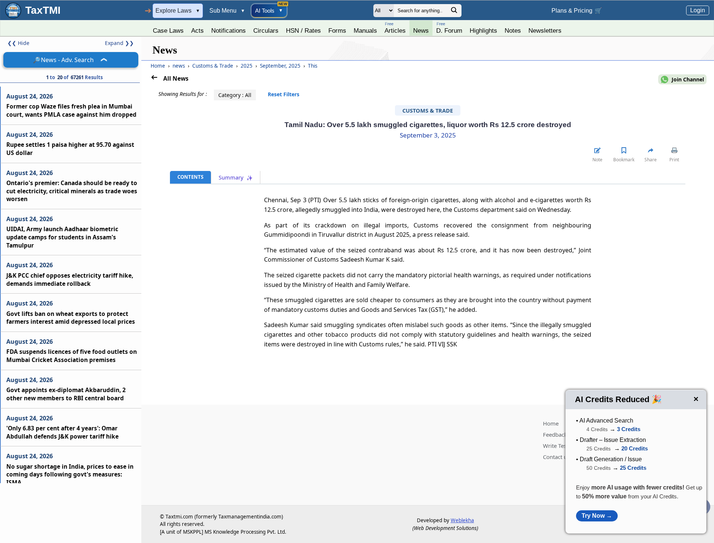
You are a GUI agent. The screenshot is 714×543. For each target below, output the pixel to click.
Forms (337, 30)
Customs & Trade (213, 65)
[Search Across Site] (454, 12)
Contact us (556, 456)
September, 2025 (281, 65)
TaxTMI (43, 10)
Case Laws (168, 30)
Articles (395, 28)
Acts (197, 30)
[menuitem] (168, 28)
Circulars (266, 30)
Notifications (228, 30)
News (421, 30)
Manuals (365, 30)
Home (158, 65)
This (312, 65)
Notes (513, 30)
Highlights (483, 30)
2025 (247, 65)
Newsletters (545, 30)
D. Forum (449, 28)
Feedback (555, 434)
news (179, 65)
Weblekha (462, 520)
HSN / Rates (303, 30)
